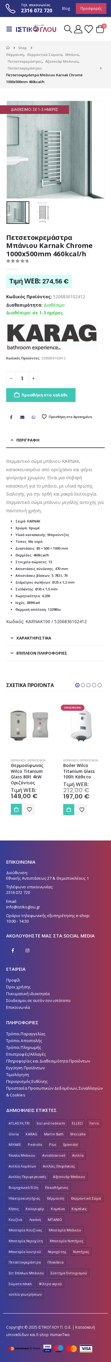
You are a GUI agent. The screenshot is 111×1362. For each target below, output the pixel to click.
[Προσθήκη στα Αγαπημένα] (29, 809)
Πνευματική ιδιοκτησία (28, 993)
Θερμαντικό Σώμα (86, 1198)
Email (22, 417)
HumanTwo (60, 1334)
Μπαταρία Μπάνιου (65, 1230)
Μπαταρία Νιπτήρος (66, 1240)
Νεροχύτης (57, 1251)
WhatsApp (34, 417)
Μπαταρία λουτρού (25, 1251)
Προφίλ (13, 980)
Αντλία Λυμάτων (22, 1166)
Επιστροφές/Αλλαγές (26, 1054)
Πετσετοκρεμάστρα (25, 1262)
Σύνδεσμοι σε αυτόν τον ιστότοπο (38, 1000)
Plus (52, 1144)
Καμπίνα (57, 1208)
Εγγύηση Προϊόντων (25, 1068)
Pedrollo (35, 1144)
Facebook (11, 417)
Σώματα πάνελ (20, 1283)
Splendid (70, 1144)
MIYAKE (15, 1144)
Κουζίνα (15, 1219)
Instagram (27, 950)
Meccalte (78, 1134)
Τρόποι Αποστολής (24, 1040)
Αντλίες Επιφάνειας (59, 1166)
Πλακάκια (55, 1262)
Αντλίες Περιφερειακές (27, 1176)
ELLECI (77, 1123)
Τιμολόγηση (17, 1074)
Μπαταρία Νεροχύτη (26, 1240)
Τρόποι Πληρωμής (23, 1047)
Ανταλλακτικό (53, 1155)
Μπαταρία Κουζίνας (25, 1230)
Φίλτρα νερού (50, 1283)
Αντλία (77, 1155)
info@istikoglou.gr (23, 907)
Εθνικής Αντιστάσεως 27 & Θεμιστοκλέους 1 (47, 878)
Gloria (14, 1134)
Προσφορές (91, 8)
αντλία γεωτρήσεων (25, 1294)
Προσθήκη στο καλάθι (44, 395)
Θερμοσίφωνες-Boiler (43, 760)
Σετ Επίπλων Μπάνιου (26, 1273)
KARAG (31, 1134)
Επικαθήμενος (56, 1187)
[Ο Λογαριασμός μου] (78, 29)
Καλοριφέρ (35, 1208)
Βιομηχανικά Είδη (23, 1187)
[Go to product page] (29, 725)
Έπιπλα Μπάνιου (22, 1155)
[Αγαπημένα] (88, 29)
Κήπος (14, 1208)
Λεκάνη (35, 1219)
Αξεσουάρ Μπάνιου (69, 1176)
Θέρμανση (18, 760)
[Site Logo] (36, 29)
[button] (11, 29)
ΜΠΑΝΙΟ (55, 1219)
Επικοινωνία (18, 1007)
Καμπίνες (79, 1208)
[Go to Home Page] (8, 47)
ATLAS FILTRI (19, 1123)
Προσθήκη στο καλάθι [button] (16, 809)
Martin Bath (54, 1134)
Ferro (94, 1123)
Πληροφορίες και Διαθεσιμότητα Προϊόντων (48, 1061)
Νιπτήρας (81, 1251)
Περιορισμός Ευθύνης (26, 1081)
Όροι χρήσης (18, 987)
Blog (66, 8)
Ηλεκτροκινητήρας (24, 1198)
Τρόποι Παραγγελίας (25, 1034)
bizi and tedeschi (51, 1123)
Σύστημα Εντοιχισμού (69, 1273)
